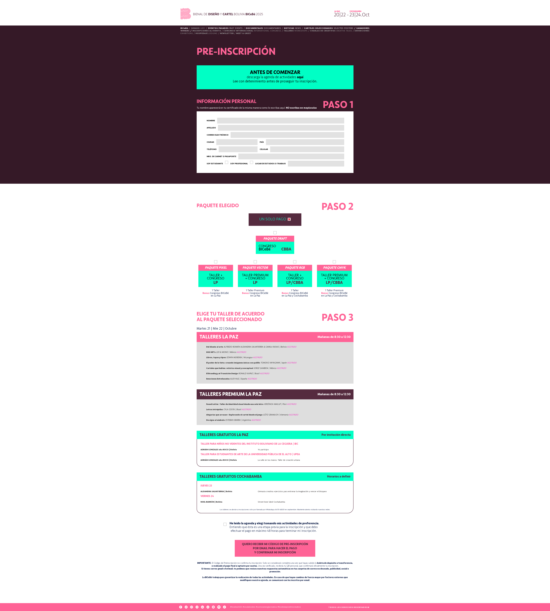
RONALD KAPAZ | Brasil (237, 374)
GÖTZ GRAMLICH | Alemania (252, 415)
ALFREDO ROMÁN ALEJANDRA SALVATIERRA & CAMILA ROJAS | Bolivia (251, 347)
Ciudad (210, 142)
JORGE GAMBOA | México (246, 368)
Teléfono (212, 149)
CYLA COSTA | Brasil (228, 410)
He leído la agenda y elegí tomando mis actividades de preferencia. (274, 527)
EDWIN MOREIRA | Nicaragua (234, 358)
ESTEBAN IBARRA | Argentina (233, 420)
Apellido (211, 128)
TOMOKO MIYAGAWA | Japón (251, 363)
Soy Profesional (239, 164)
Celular (264, 149)
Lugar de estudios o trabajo (270, 164)
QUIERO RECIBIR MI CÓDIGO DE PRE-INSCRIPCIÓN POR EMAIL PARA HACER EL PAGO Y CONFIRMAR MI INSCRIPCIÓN (275, 548)
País (262, 142)
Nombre (211, 121)
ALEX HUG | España (231, 379)
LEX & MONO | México (226, 352)
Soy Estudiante (215, 164)
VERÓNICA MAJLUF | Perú (251, 404)
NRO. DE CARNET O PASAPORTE (221, 156)
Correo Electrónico (217, 135)
